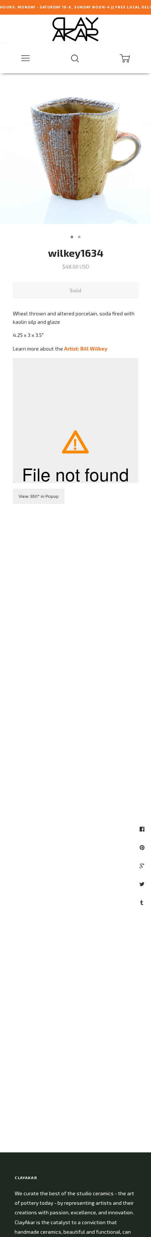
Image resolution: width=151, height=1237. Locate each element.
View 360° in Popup (39, 496)
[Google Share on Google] (143, 866)
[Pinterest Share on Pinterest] (143, 847)
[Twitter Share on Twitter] (142, 884)
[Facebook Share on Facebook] (143, 829)
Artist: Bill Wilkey (85, 348)
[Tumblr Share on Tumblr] (142, 902)
